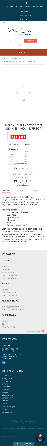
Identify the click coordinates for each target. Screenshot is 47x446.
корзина (30, 41)
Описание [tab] (6, 191)
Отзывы (5, 401)
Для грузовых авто (10, 275)
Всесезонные (8, 272)
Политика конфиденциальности (13, 438)
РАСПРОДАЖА (9, 315)
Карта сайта (7, 412)
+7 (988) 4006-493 (10, 6)
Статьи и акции (8, 406)
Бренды (5, 403)
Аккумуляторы (8, 326)
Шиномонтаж (7, 395)
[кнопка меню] (4, 23)
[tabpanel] (23, 219)
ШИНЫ (5, 260)
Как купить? (7, 378)
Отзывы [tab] (33, 191)
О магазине (23, 11)
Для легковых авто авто (13, 309)
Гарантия (6, 387)
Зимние (5, 266)
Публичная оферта (8, 436)
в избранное (24, 185)
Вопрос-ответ (7, 398)
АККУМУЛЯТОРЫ (10, 300)
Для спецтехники (10, 278)
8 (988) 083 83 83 (23, 181)
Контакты (23, 19)
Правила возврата (6, 390)
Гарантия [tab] (20, 191)
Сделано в (24, 444)
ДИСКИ (5, 283)
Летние (5, 269)
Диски (5, 324)
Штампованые (9, 292)
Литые (5, 289)
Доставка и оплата (23, 15)
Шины (5, 321)
